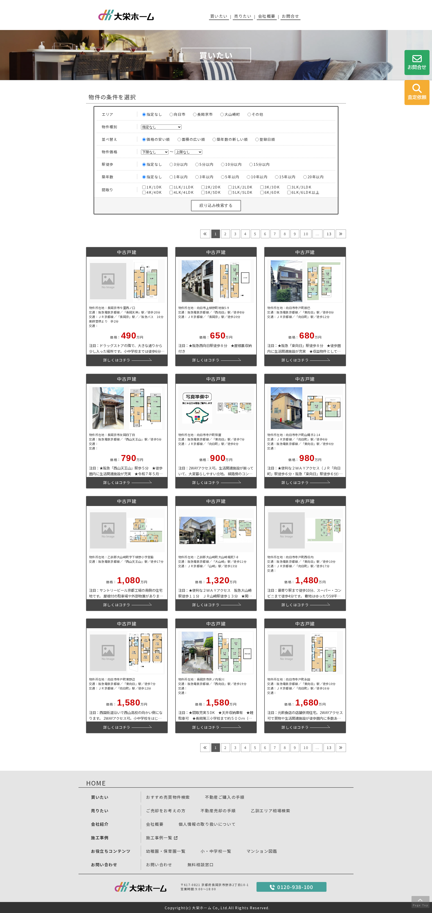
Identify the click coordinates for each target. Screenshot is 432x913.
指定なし (154, 114)
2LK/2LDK (242, 187)
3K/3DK (272, 187)
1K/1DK (154, 187)
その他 (258, 114)
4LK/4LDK (184, 192)
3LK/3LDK (302, 187)
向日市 (180, 114)
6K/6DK (272, 192)
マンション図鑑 (261, 851)
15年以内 (287, 176)
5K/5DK (213, 192)
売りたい (243, 16)
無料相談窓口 (201, 865)
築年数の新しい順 (232, 139)
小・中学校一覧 (215, 851)
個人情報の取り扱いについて (207, 824)
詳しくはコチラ (116, 359)
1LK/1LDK (184, 187)
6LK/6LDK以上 (306, 192)
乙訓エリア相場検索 (270, 811)
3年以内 (207, 176)
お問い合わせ (159, 865)
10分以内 (233, 164)
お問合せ (290, 16)
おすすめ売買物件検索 (168, 797)
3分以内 (181, 164)
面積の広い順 (193, 139)
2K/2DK (213, 187)
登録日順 (267, 139)
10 (306, 233)
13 (329, 233)
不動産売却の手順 (218, 811)
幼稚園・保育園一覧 (166, 851)
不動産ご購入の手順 (224, 797)
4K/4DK (154, 192)
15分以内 (262, 164)
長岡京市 (205, 114)
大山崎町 (232, 114)
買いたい (219, 16)
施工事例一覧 (160, 837)
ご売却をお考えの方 (166, 811)
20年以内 (316, 176)
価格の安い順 (158, 139)
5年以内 (232, 176)
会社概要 (267, 16)
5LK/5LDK (242, 192)
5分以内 (207, 164)
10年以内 (259, 176)
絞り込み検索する (216, 205)
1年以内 (181, 176)
